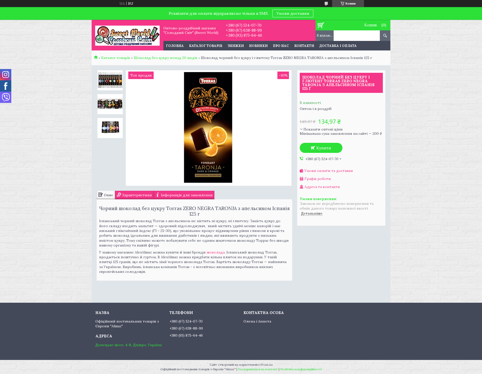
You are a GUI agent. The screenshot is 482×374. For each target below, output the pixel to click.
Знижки (235, 46)
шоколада (216, 252)
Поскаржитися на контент (258, 369)
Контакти (304, 46)
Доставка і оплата (338, 46)
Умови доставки (292, 13)
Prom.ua (266, 364)
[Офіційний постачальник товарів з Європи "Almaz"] (127, 35)
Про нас (281, 46)
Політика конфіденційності (301, 369)
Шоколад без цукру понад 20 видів (165, 57)
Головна (175, 46)
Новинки (258, 46)
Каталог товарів (205, 46)
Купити (323, 147)
